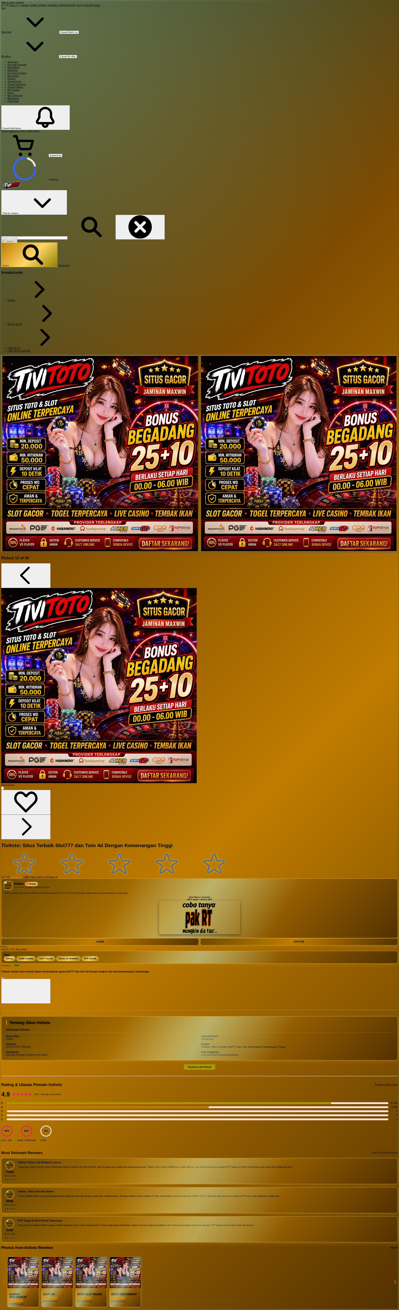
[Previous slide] (4, 1282)
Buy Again (13, 76)
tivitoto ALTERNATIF (68, 958)
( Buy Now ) (20, 949)
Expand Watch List (69, 32)
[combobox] (34, 238)
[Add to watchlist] (25, 802)
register (25, 5)
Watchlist (12, 70)
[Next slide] (395, 1282)
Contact (206, 897)
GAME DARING (38, 5)
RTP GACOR (90, 958)
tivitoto (96, 5)
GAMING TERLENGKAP (62, 5)
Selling (11, 79)
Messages (13, 98)
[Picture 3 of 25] (299, 454)
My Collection (15, 95)
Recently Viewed (16, 65)
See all (394, 1247)
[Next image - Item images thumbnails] (25, 827)
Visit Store (194, 897)
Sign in (13, 5)
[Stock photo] (100, 454)
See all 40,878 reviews (385, 1152)
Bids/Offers (13, 67)
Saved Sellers (15, 87)
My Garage (13, 90)
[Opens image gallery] (2, 788)
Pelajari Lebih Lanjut (386, 1084)
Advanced (63, 265)
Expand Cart (55, 155)
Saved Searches (16, 84)
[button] (29, 254)
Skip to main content (12, 2)
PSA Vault (13, 101)
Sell (3, 8)
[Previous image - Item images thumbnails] (25, 575)
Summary (12, 62)
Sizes (10, 93)
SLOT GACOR (84, 5)
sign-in (13, 131)
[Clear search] (140, 227)
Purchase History (16, 73)
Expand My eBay (68, 56)
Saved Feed (14, 81)
